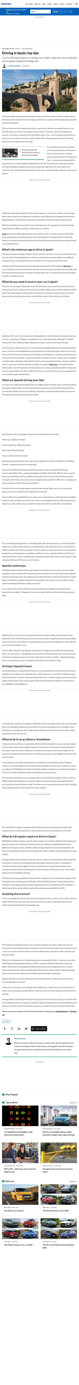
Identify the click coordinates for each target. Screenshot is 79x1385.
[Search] (76, 4)
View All (72, 1103)
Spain (4, 234)
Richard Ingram (15, 66)
